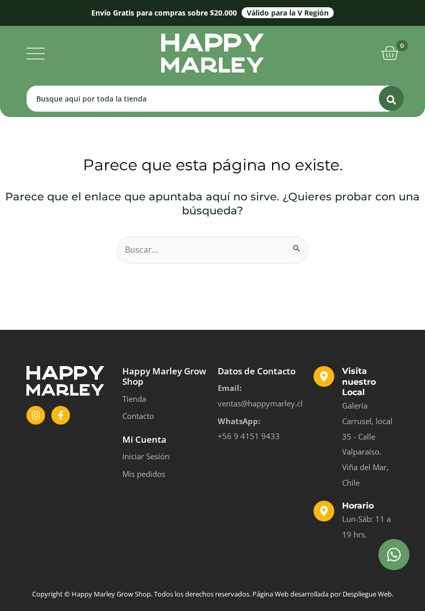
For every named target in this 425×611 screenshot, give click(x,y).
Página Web (270, 594)
